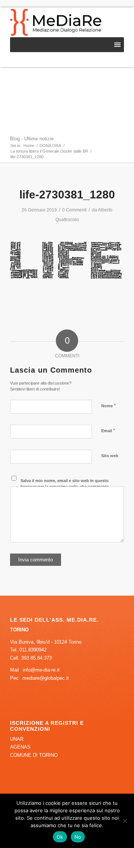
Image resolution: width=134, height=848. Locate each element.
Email (108, 430)
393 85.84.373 (36, 658)
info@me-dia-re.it (41, 670)
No (78, 837)
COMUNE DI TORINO (34, 755)
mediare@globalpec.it (45, 678)
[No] (124, 821)
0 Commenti (74, 210)
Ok (60, 837)
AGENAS (20, 747)
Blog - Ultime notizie (32, 138)
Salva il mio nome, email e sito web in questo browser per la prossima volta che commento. (65, 483)
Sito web (109, 455)
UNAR (16, 739)
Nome (108, 405)
